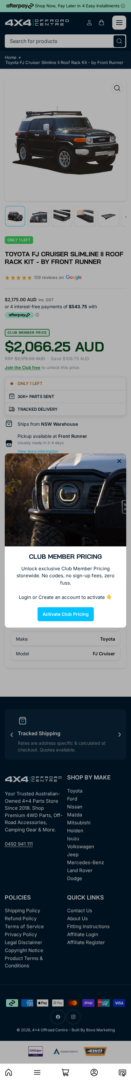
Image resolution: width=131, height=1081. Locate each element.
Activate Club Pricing (66, 614)
